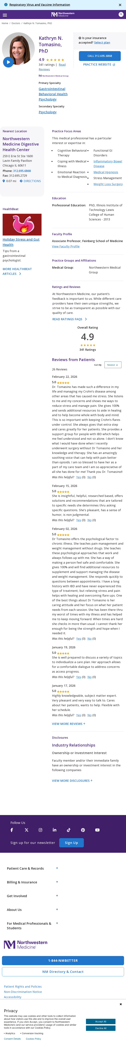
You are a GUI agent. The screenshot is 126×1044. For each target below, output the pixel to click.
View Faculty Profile (66, 246)
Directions (32, 181)
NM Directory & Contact (63, 971)
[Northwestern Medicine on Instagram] (46, 831)
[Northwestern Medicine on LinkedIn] (60, 831)
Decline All (100, 1028)
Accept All (100, 1021)
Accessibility (12, 997)
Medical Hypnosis (106, 172)
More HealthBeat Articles (17, 271)
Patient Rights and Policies (23, 986)
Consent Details (12, 1038)
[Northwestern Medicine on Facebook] (17, 831)
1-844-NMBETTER (63, 960)
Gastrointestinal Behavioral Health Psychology (53, 94)
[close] (120, 5)
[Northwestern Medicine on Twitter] (32, 831)
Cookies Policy (33, 1038)
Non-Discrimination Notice (23, 992)
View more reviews (67, 724)
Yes (78, 477)
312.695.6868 (22, 171)
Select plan (102, 42)
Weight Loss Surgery (108, 184)
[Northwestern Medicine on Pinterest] (88, 831)
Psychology (48, 112)
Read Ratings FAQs (67, 319)
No (89, 477)
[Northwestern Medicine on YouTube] (102, 831)
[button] (4, 14)
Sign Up (71, 842)
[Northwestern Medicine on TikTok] (74, 831)
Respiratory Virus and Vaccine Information (39, 5)
